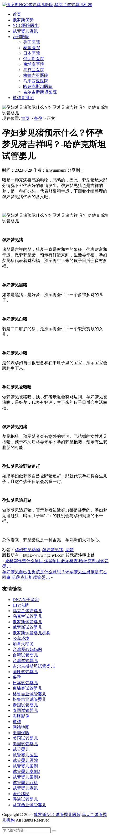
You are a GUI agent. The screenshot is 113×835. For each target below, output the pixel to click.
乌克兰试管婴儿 (27, 610)
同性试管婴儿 (25, 671)
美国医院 (31, 42)
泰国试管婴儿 (25, 705)
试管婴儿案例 (25, 766)
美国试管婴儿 (25, 738)
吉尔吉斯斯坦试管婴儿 (34, 666)
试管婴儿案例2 (26, 771)
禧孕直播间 (23, 97)
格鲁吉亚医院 (35, 75)
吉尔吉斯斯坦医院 (40, 92)
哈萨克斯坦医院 (38, 86)
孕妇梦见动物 (27, 549)
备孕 (38, 118)
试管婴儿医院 (25, 760)
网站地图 (21, 727)
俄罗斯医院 (33, 59)
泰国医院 (31, 47)
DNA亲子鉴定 (26, 599)
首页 (17, 14)
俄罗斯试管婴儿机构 (31, 633)
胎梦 (69, 549)
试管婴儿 (21, 749)
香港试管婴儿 (25, 799)
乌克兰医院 (33, 70)
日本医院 (31, 53)
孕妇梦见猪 (52, 549)
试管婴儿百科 (25, 782)
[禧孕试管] (47, 4)
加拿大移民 (23, 644)
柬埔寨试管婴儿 (27, 688)
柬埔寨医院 (33, 64)
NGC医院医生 (26, 25)
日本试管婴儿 (25, 683)
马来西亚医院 (35, 81)
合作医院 (21, 36)
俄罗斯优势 (23, 20)
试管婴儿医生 (25, 755)
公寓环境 (21, 638)
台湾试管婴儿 (25, 655)
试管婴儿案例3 (26, 777)
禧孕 (17, 721)
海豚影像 (21, 716)
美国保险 (21, 732)
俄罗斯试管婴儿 (27, 622)
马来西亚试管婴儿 (29, 805)
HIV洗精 (21, 605)
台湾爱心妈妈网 (27, 649)
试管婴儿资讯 (25, 31)
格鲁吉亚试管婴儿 (29, 694)
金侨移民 (21, 793)
